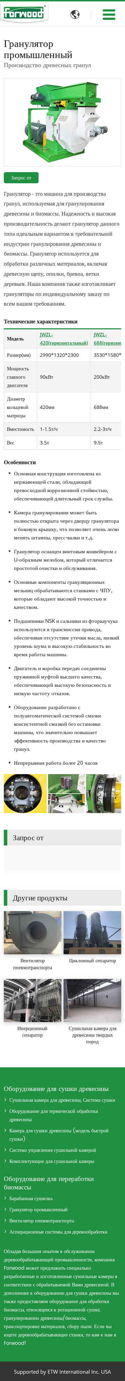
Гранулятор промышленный (38, 1210)
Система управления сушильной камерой (52, 1150)
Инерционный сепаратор (32, 1031)
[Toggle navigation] (109, 14)
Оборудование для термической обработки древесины (53, 1115)
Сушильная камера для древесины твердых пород (92, 1035)
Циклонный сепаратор (92, 960)
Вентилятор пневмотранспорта (32, 963)
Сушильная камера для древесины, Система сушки (62, 1100)
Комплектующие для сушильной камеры (51, 1161)
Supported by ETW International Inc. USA (62, 1371)
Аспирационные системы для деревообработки (58, 1232)
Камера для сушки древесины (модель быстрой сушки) (59, 1135)
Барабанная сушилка (30, 1199)
